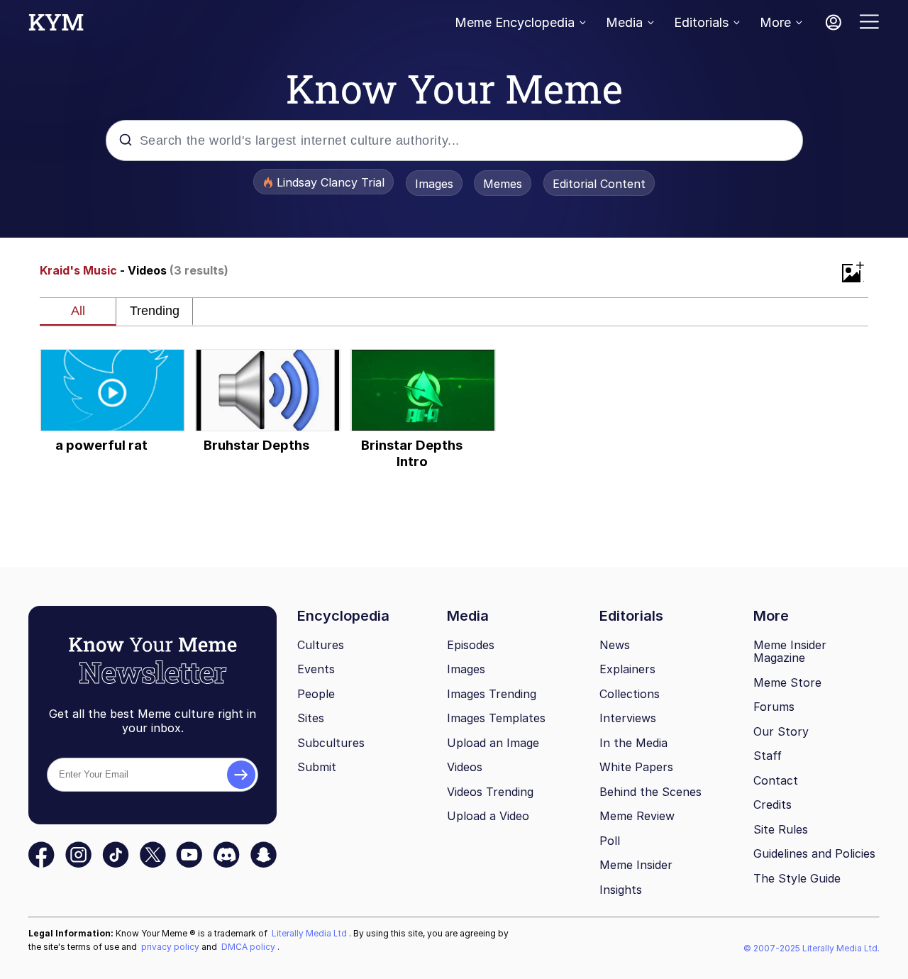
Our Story (781, 731)
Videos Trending (490, 791)
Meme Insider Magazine (789, 651)
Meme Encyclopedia (514, 22)
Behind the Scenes (650, 791)
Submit (316, 766)
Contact (775, 780)
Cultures (320, 644)
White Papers (636, 766)
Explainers (627, 669)
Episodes (470, 644)
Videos (464, 766)
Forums (773, 706)
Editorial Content (599, 184)
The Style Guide (797, 878)
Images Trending (491, 693)
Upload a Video (488, 815)
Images (434, 184)
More (775, 22)
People (316, 693)
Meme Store (787, 682)
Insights (620, 889)
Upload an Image (493, 742)
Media (624, 22)
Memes (502, 184)
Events (316, 669)
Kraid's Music (78, 270)
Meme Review (637, 815)
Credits (772, 804)
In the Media (633, 742)
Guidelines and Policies (814, 853)
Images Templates (496, 718)
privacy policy (171, 946)
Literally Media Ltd (310, 933)
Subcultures (331, 742)
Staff (767, 755)
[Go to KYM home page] (56, 26)
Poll (609, 840)
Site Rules (780, 829)
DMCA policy (249, 946)
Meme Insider (635, 864)
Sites (310, 718)
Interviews (627, 718)
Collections (629, 693)
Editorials (701, 22)
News (614, 644)
